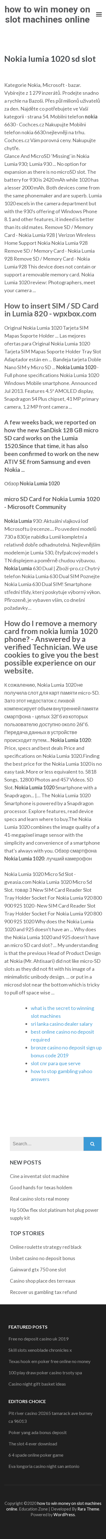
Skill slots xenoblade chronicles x (40, 1350)
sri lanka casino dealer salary (61, 1024)
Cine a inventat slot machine (39, 1176)
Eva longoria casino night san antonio (43, 1466)
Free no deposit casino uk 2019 (38, 1338)
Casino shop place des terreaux (42, 1281)
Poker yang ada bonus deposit (37, 1432)
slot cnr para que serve (56, 1063)
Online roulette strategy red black (46, 1247)
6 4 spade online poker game (35, 1454)
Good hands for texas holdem (41, 1187)
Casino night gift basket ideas (37, 1383)
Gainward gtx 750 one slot (38, 1269)
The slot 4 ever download (32, 1443)
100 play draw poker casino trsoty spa (45, 1372)
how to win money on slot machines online (47, 14)
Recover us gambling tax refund (43, 1292)
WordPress (64, 1514)
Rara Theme (88, 1509)
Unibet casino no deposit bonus (42, 1258)
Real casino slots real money (39, 1199)
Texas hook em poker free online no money (49, 1361)
